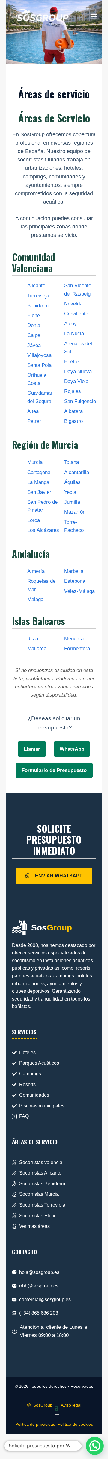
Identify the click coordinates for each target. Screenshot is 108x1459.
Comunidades (34, 1095)
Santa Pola (39, 365)
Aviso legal (71, 1405)
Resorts (27, 1084)
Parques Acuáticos (39, 1063)
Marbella (73, 571)
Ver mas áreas (34, 1226)
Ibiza (32, 638)
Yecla (70, 492)
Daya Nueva (78, 371)
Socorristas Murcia (39, 1194)
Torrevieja (38, 296)
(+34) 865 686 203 (38, 1313)
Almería (36, 571)
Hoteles (27, 1052)
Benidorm (38, 305)
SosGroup (42, 1405)
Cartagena (38, 472)
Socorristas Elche (38, 1215)
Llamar (32, 749)
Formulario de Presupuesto (54, 770)
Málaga (35, 599)
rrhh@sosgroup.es (38, 1285)
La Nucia (74, 333)
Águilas (72, 482)
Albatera (73, 411)
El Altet (72, 361)
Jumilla (72, 502)
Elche (33, 315)
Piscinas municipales (41, 1105)
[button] (95, 1446)
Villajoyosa (39, 355)
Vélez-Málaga (79, 591)
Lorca (33, 520)
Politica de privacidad (35, 1424)
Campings (30, 1073)
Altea (33, 411)
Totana (71, 462)
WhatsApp (72, 749)
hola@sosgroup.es (39, 1272)
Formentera (77, 648)
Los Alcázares (43, 530)
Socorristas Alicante (40, 1172)
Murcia (35, 462)
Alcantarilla (76, 472)
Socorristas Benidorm (42, 1183)
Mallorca (36, 648)
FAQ (24, 1116)
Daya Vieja (76, 381)
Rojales (72, 391)
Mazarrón (75, 512)
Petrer (34, 421)
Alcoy (70, 323)
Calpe (33, 335)
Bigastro (73, 421)
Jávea (34, 345)
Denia (33, 325)
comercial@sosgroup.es (45, 1299)
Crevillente (76, 314)
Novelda (73, 304)
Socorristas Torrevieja (42, 1204)
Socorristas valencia (40, 1162)
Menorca (74, 638)
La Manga (38, 482)
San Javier (39, 492)
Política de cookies (75, 1424)
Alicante (36, 285)
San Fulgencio (80, 401)
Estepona (74, 581)
